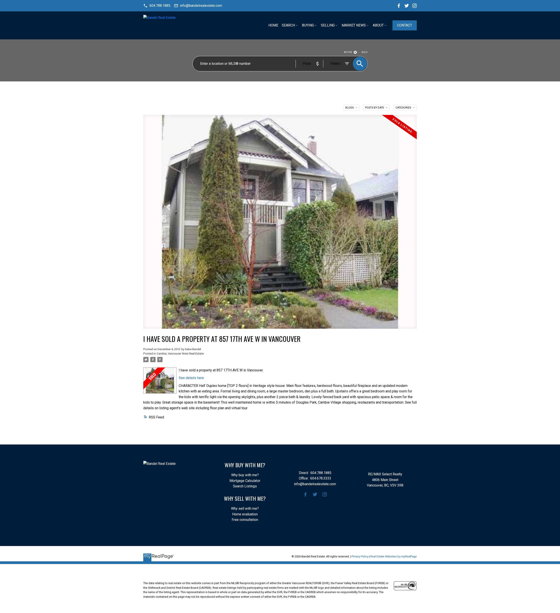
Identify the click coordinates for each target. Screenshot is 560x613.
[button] (156, 6)
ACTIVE (348, 52)
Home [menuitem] (273, 25)
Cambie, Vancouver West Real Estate (180, 353)
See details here (191, 378)
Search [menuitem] (288, 25)
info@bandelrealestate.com (201, 6)
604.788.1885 (159, 6)
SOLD (365, 52)
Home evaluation (245, 514)
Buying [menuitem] (308, 25)
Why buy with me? (245, 475)
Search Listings (245, 486)
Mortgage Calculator (244, 481)
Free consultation (245, 520)
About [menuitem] (378, 25)
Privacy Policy (360, 556)
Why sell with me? (245, 508)
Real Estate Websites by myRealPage (393, 556)
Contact (404, 25)
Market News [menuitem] (354, 25)
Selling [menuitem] (328, 25)
